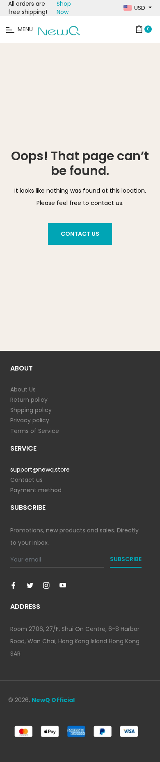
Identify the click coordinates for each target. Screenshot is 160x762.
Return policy (29, 400)
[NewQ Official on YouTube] (62, 585)
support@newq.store (40, 469)
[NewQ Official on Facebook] (13, 585)
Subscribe (126, 559)
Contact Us (80, 234)
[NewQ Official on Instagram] (46, 585)
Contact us (26, 480)
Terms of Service (34, 431)
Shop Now (64, 8)
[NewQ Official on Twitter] (30, 585)
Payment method (36, 490)
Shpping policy (31, 410)
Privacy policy (29, 420)
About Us (23, 389)
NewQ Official (53, 700)
